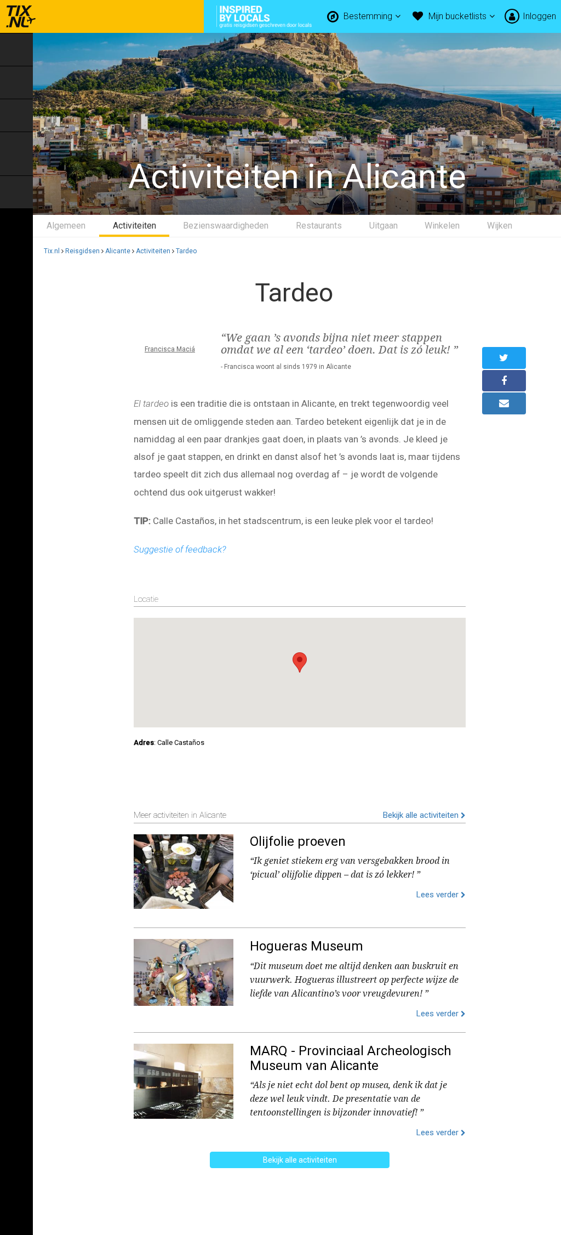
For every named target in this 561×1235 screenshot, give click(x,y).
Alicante (117, 251)
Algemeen (66, 225)
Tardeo (186, 251)
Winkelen (442, 225)
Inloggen (539, 16)
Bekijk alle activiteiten (422, 815)
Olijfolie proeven (298, 841)
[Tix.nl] (18, 16)
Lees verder (438, 895)
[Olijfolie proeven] (183, 869)
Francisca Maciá (170, 349)
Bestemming (369, 16)
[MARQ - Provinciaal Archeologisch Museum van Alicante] (183, 1078)
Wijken (499, 225)
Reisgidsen (82, 251)
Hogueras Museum (306, 946)
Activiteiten (134, 225)
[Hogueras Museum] (183, 970)
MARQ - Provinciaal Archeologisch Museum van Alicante (350, 1058)
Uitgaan (383, 225)
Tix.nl (52, 251)
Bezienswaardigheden (225, 225)
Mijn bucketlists (458, 16)
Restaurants (319, 225)
